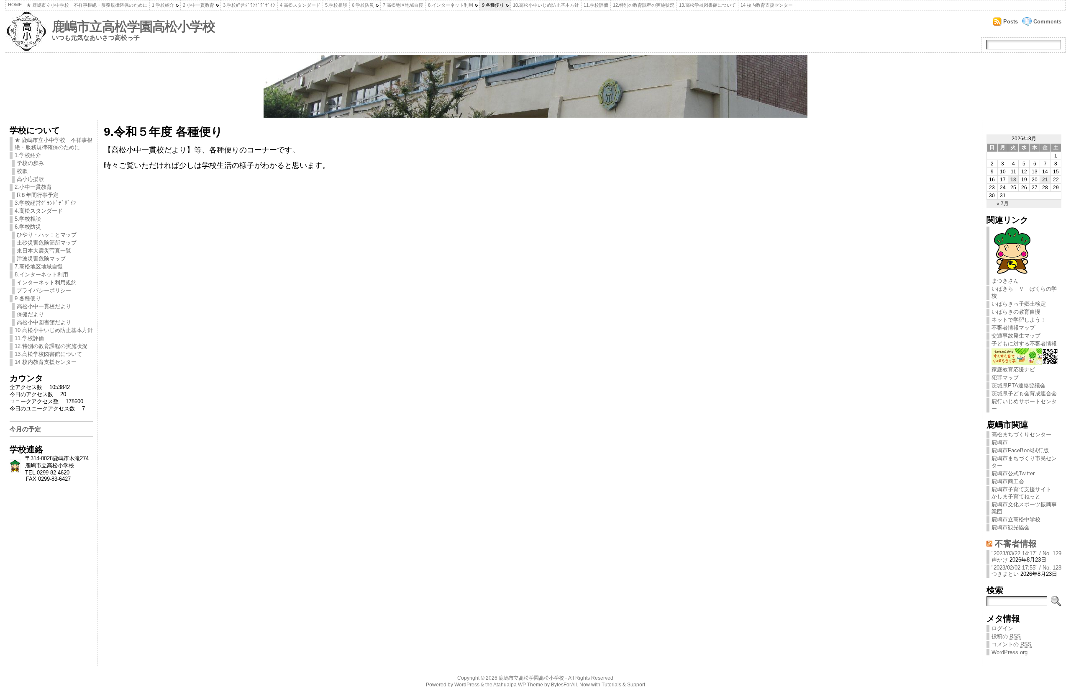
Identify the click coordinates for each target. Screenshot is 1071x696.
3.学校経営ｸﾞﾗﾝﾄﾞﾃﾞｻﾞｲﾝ (249, 5)
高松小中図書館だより (44, 322)
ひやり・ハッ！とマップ (47, 235)
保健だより (30, 314)
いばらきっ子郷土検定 (1019, 304)
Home (15, 4)
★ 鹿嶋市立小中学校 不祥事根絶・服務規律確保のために (86, 5)
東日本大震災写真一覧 (44, 250)
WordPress (466, 685)
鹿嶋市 (1000, 442)
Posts (1010, 21)
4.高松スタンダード (300, 5)
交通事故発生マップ (1016, 336)
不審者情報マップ (1013, 328)
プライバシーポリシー (44, 290)
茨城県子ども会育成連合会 (1024, 393)
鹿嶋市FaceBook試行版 (1020, 450)
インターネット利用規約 (47, 282)
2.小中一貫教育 (198, 5)
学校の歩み (30, 163)
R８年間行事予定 (38, 195)
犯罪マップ (1005, 377)
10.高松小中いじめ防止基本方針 (546, 5)
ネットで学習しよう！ (1019, 320)
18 (1013, 179)
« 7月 (1003, 203)
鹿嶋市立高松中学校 (1016, 519)
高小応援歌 (30, 179)
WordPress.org (1009, 652)
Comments (1047, 21)
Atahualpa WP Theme (518, 685)
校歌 (22, 171)
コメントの (1012, 644)
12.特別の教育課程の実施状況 (643, 5)
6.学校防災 (363, 5)
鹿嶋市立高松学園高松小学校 (133, 26)
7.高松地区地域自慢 (403, 5)
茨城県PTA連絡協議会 (1018, 385)
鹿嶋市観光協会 (1011, 527)
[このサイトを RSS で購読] (989, 543)
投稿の (1006, 636)
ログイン (1002, 628)
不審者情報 (1016, 543)
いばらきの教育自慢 (1016, 312)
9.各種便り (493, 5)
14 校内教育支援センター (766, 5)
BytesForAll (564, 685)
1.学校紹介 (163, 5)
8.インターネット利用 (450, 5)
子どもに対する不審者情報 (1024, 343)
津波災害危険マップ (41, 258)
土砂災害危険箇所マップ (47, 243)
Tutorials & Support (623, 685)
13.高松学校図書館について (707, 5)
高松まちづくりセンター (1021, 434)
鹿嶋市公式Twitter (1013, 473)
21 (1045, 179)
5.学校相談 (336, 5)
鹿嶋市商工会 (1008, 481)
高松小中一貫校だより (44, 306)
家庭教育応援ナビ (1013, 369)
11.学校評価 (596, 5)
